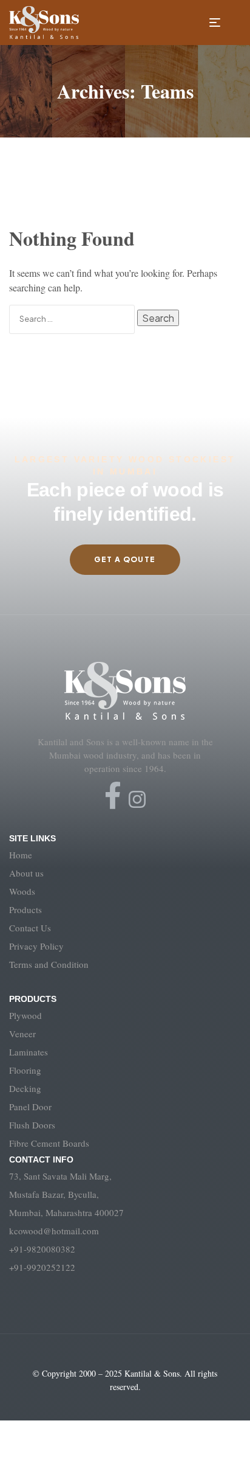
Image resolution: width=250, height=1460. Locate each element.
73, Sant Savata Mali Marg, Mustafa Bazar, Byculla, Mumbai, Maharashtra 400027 (66, 1194)
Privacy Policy (36, 946)
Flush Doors (32, 1125)
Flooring (25, 1070)
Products (25, 909)
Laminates (28, 1052)
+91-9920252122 (42, 1267)
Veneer (22, 1033)
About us (26, 873)
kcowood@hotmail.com (54, 1231)
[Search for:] (73, 317)
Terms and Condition (49, 964)
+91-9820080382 (42, 1249)
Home (20, 855)
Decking (25, 1088)
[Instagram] (137, 799)
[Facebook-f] (112, 795)
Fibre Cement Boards (49, 1143)
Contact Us (30, 928)
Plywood (25, 1015)
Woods (22, 891)
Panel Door (30, 1106)
